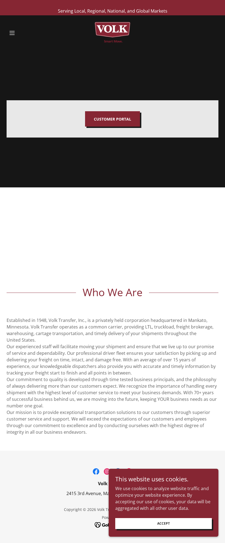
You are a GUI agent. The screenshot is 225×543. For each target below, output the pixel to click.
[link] (112, 33)
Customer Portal (112, 119)
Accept (163, 523)
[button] (22, 32)
